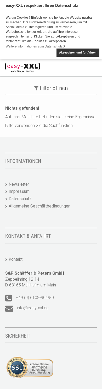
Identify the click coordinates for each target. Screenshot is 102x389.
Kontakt (15, 259)
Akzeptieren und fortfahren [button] (78, 52)
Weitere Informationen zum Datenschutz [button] (34, 46)
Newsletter (19, 184)
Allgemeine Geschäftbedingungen (39, 206)
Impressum (19, 191)
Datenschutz (20, 198)
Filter (53, 88)
